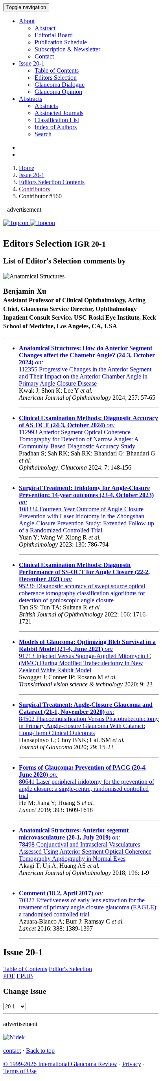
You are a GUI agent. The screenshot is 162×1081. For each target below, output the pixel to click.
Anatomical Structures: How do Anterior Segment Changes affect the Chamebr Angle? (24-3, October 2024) (87, 355)
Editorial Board (54, 35)
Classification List (57, 120)
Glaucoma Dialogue (60, 84)
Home (26, 168)
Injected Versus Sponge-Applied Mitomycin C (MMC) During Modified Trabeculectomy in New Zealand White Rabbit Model (85, 663)
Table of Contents (57, 70)
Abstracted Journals (59, 113)
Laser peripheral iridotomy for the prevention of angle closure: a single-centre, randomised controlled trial (86, 788)
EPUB (25, 976)
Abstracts (30, 98)
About (27, 21)
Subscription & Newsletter (67, 49)
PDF (9, 976)
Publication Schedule (61, 42)
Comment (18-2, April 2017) (56, 893)
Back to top (40, 1050)
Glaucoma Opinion (58, 91)
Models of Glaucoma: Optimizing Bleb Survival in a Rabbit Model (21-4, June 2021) (87, 645)
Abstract (45, 28)
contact (12, 1050)
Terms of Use (20, 1071)
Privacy (131, 1064)
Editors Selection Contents (52, 182)
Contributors (34, 189)
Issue (31, 63)
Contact (44, 56)
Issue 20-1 (31, 175)
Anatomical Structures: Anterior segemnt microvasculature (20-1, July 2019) (74, 834)
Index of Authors (56, 127)
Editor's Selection (70, 969)
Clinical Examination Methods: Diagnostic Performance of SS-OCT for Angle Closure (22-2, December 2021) (84, 572)
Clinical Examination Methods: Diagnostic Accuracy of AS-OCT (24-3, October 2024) (88, 421)
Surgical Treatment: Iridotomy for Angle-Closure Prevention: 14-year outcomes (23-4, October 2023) (86, 491)
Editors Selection (56, 77)
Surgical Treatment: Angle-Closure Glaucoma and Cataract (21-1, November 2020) (86, 708)
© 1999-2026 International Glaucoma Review (60, 1064)
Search (43, 134)
